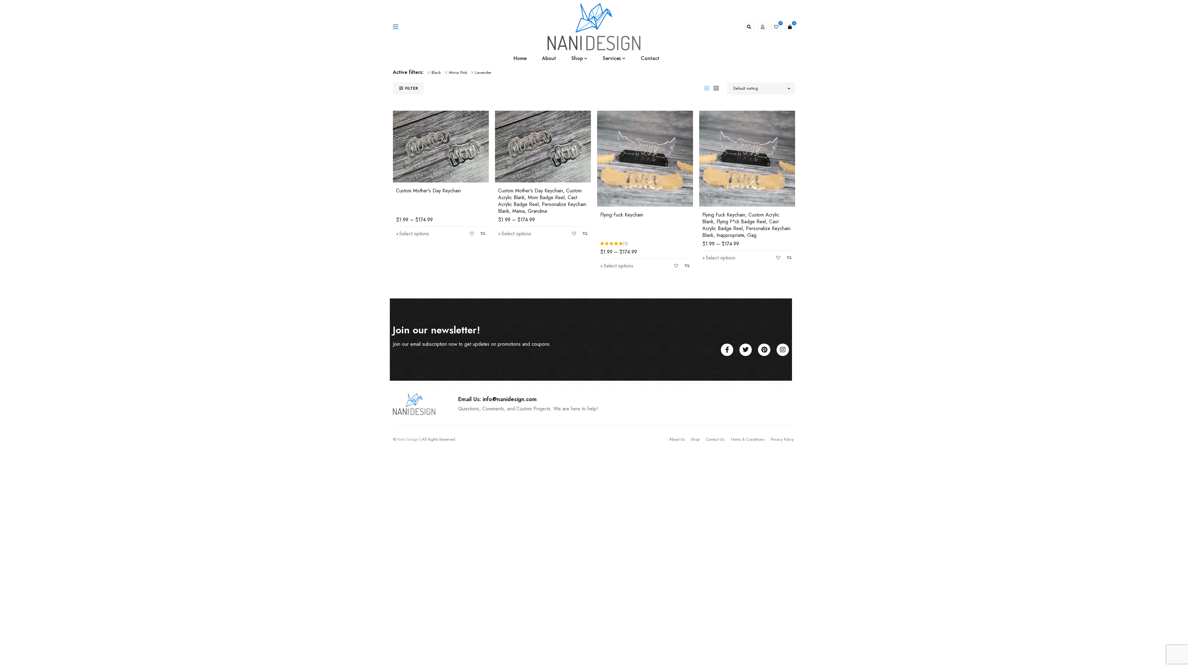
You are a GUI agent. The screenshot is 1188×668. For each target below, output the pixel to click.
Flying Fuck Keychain (621, 214)
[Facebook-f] (727, 350)
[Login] (762, 27)
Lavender (483, 72)
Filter (411, 88)
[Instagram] (783, 350)
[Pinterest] (764, 350)
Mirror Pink (458, 72)
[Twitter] (745, 350)
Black (436, 72)
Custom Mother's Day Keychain (428, 190)
